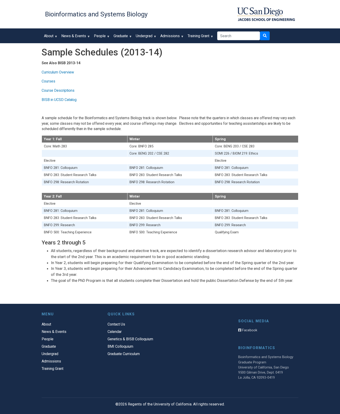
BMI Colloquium (120, 346)
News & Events (72, 37)
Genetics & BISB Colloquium (130, 339)
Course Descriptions (58, 90)
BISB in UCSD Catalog (59, 99)
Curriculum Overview (58, 72)
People (99, 37)
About (47, 37)
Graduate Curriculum (124, 354)
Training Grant (197, 37)
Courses (48, 81)
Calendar (115, 331)
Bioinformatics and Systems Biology (96, 14)
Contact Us (116, 324)
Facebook (249, 330)
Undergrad (142, 37)
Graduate (119, 37)
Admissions (169, 37)
